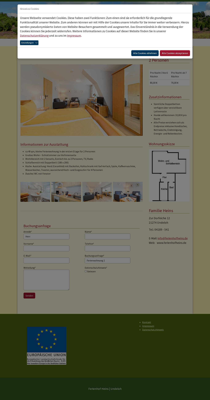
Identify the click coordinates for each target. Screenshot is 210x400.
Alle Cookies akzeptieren (175, 53)
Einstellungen (27, 42)
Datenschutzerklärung (34, 35)
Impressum (74, 35)
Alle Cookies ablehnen (145, 53)
